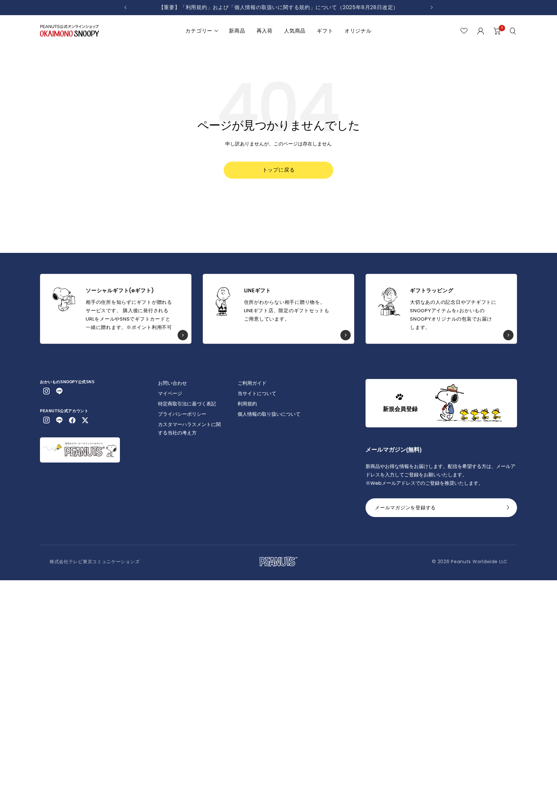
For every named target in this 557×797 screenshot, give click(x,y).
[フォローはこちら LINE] (59, 391)
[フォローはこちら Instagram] (46, 391)
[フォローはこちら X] (85, 420)
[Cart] (497, 31)
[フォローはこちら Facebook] (72, 420)
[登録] (508, 509)
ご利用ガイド (252, 383)
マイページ (170, 393)
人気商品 (295, 31)
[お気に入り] (464, 31)
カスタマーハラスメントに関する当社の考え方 (189, 428)
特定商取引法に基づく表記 (187, 403)
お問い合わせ (172, 383)
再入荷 (265, 31)
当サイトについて (257, 393)
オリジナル (358, 31)
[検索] (513, 31)
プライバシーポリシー (182, 414)
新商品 (237, 31)
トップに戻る (278, 170)
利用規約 (247, 403)
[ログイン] (480, 31)
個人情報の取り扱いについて (269, 414)
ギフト (325, 31)
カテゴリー (198, 31)
